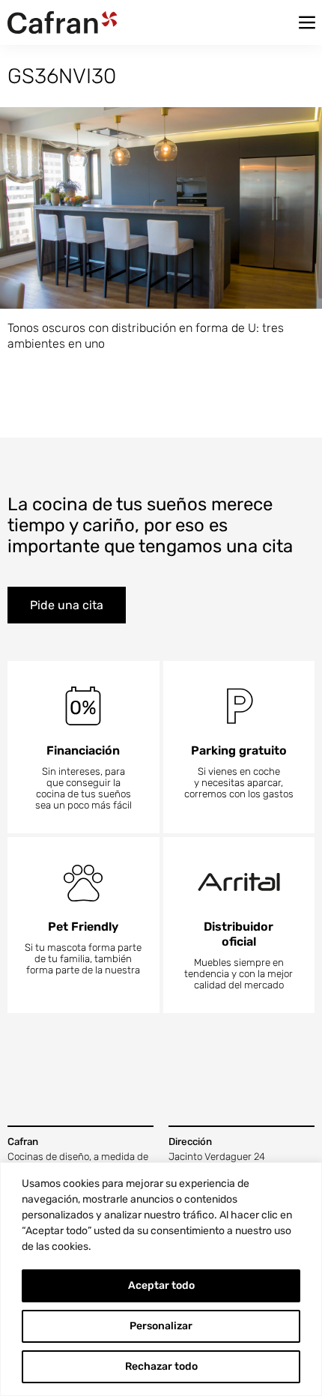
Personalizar (161, 1326)
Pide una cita (66, 605)
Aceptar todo (161, 1285)
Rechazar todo (161, 1366)
